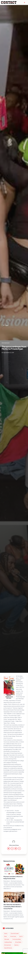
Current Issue (13, 936)
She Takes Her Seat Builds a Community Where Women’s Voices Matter (12, 906)
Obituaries (6, 939)
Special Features (8, 948)
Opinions (16, 945)
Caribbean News (8, 942)
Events (5, 933)
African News (18, 942)
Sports (21, 936)
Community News (16, 939)
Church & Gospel (15, 933)
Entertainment (7, 945)
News (5, 936)
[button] (8, 848)
